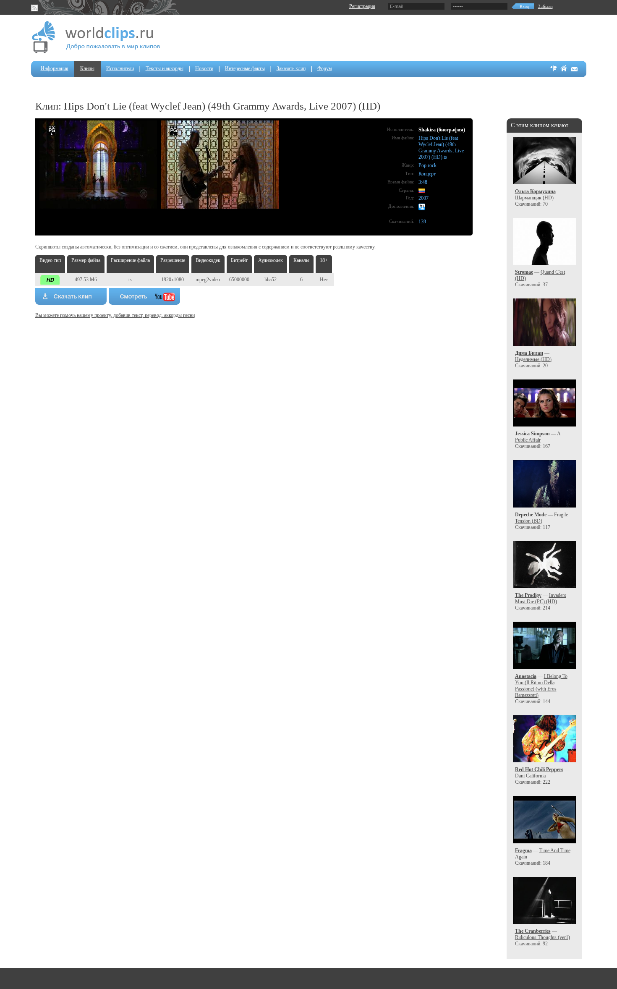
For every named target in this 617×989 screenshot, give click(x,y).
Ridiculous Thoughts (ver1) (542, 937)
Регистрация (362, 6)
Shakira (427, 130)
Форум (324, 68)
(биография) (451, 130)
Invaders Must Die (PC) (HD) (540, 598)
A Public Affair (538, 437)
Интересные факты (245, 68)
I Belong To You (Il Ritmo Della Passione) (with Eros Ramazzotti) (541, 685)
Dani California (530, 776)
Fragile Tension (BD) (541, 518)
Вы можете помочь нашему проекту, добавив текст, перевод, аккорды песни (115, 315)
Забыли (545, 6)
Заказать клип (291, 68)
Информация (54, 68)
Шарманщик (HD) (534, 198)
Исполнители (120, 68)
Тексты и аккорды (164, 68)
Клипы (87, 68)
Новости (204, 68)
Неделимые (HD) (533, 359)
